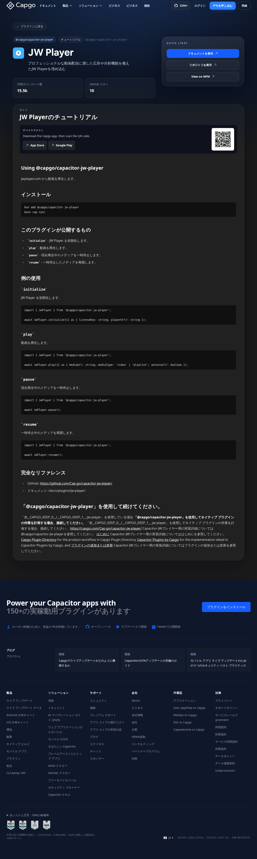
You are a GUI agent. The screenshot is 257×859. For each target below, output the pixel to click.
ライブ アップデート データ (24, 708)
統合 (9, 766)
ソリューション (88, 5)
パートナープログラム (146, 751)
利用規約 (220, 727)
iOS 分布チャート (17, 722)
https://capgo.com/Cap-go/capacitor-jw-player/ (106, 528)
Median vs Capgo (185, 715)
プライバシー (223, 700)
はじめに (103, 534)
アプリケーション (184, 700)
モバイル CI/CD (58, 739)
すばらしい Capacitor (62, 746)
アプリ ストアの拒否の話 (106, 729)
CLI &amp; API (15, 773)
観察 (9, 737)
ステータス (97, 744)
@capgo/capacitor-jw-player (34, 39)
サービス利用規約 (226, 741)
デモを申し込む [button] (223, 5)
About (136, 700)
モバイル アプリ (16, 751)
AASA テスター (57, 766)
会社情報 (137, 715)
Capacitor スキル (59, 794)
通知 (9, 729)
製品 (65, 5)
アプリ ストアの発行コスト (107, 722)
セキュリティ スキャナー (64, 787)
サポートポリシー (226, 708)
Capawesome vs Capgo (188, 729)
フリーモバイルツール (62, 780)
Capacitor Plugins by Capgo (158, 539)
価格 (147, 5)
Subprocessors (225, 770)
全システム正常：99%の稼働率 (29, 815)
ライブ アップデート (19, 700)
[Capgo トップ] (22, 6)
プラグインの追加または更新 (92, 545)
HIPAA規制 (138, 737)
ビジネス (114, 5)
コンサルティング (143, 744)
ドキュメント (47, 5)
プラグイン (13, 758)
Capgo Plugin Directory (38, 539)
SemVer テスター (59, 773)
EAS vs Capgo (182, 722)
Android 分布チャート (20, 715)
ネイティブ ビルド (18, 744)
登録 (51, 700)
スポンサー (97, 758)
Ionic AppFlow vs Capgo (189, 708)
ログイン (200, 5)
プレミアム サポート (103, 715)
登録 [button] (244, 5)
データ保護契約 (225, 763)
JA (168, 838)
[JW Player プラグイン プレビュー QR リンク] (223, 139)
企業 (134, 729)
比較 (134, 758)
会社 (134, 722)
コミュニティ (98, 700)
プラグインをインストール (226, 607)
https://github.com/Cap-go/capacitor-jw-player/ (76, 483)
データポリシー (225, 756)
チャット (95, 751)
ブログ (94, 737)
